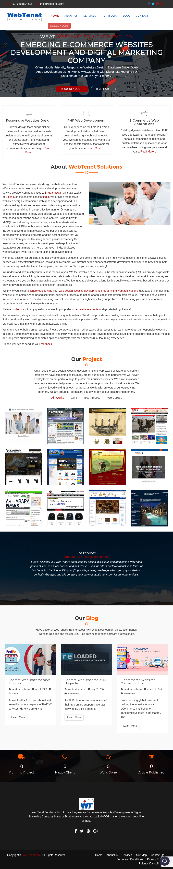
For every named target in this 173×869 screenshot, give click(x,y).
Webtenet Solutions (21, 689)
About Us (71, 15)
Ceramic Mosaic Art (149, 493)
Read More (103, 89)
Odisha (9, 196)
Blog (126, 15)
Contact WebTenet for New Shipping (29, 681)
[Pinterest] (157, 4)
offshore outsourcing (40, 290)
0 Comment (73, 693)
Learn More (18, 717)
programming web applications (119, 290)
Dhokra (107, 410)
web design (66, 290)
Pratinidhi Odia (149, 410)
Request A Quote (59, 26)
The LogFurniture (107, 493)
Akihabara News (23, 493)
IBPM (23, 412)
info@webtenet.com (52, 3)
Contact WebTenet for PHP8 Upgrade (86, 681)
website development (87, 290)
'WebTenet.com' (31, 855)
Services (89, 15)
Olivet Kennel (107, 451)
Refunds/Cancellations (152, 863)
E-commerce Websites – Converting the (139, 681)
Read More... (148, 151)
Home (55, 15)
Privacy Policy (155, 859)
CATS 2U (65, 412)
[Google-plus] (162, 4)
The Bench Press (65, 451)
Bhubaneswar (53, 192)
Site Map (141, 855)
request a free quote (86, 309)
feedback (46, 344)
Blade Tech (23, 451)
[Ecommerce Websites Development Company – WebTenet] (24, 17)
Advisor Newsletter (149, 451)
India (46, 196)
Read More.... (96, 148)
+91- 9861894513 (21, 3)
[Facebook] (149, 4)
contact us (18, 309)
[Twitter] (152, 4)
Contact (142, 15)
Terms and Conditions (130, 859)
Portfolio (109, 15)
